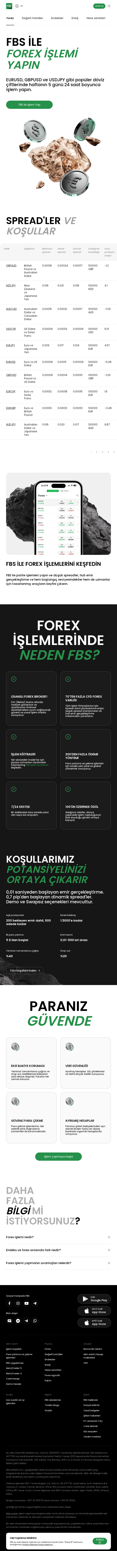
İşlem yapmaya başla (58, 1156)
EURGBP (11, 408)
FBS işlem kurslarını (37, 765)
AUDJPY (11, 424)
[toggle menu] (109, 6)
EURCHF (10, 391)
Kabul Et (100, 1541)
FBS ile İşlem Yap (29, 105)
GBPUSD (11, 375)
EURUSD (11, 362)
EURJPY (10, 345)
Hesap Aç (99, 6)
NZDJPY (11, 285)
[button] (58, 1237)
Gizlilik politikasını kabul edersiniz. (37, 1544)
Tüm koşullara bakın (23, 970)
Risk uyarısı (12, 1513)
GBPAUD (11, 265)
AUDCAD (11, 309)
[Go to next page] (114, 452)
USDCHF (11, 329)
